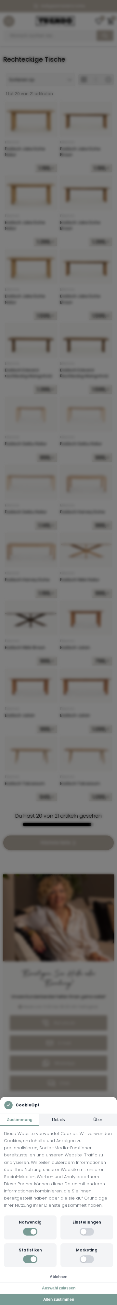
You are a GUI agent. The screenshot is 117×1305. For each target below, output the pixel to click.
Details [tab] (58, 1119)
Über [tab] (97, 1119)
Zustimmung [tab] (19, 1119)
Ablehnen (58, 1277)
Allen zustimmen (58, 1299)
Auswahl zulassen (58, 1288)
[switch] (30, 1232)
